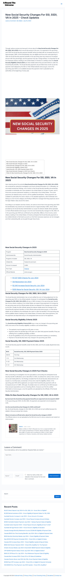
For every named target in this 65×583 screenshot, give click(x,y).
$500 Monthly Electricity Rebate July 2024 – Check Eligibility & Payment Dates (26, 536)
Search (6, 494)
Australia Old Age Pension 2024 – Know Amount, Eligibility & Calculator (24, 527)
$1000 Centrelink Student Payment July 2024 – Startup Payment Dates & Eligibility (27, 522)
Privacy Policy (28, 575)
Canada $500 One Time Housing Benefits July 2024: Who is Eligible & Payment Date (28, 533)
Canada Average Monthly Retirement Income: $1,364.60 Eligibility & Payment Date (27, 530)
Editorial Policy (19, 575)
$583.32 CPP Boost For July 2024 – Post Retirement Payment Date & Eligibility (26, 553)
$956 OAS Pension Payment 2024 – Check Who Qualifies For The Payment (25, 545)
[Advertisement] (32, 35)
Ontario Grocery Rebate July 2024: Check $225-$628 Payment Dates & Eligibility (27, 548)
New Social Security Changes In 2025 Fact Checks (20, 171)
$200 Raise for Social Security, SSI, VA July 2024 (30, 289)
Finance (26, 268)
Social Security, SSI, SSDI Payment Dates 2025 (19, 169)
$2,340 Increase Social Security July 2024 (28, 286)
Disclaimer (50, 575)
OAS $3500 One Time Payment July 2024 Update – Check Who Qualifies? (25, 565)
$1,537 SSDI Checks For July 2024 (25, 278)
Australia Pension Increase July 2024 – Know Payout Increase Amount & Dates (26, 519)
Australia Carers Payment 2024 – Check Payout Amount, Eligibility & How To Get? (27, 525)
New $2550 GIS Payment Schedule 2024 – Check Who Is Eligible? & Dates (25, 539)
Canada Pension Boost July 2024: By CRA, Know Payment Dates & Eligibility (26, 559)
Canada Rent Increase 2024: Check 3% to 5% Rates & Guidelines (22, 556)
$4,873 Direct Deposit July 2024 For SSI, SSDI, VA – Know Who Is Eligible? (25, 510)
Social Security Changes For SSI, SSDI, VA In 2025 (20, 165)
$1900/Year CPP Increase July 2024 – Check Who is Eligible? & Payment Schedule (27, 562)
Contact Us (58, 575)
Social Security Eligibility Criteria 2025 (16, 167)
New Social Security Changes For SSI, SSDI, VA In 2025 (21, 161)
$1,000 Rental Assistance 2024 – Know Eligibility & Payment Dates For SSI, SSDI (27, 513)
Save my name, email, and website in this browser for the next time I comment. (35, 477)
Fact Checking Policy (40, 575)
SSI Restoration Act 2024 (21, 282)
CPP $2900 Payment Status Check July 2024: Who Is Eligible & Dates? (24, 550)
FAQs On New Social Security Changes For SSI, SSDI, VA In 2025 (24, 173)
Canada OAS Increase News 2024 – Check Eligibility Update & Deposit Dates (26, 542)
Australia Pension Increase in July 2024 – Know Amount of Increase (23, 516)
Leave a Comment (10, 21)
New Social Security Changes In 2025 (16, 163)
